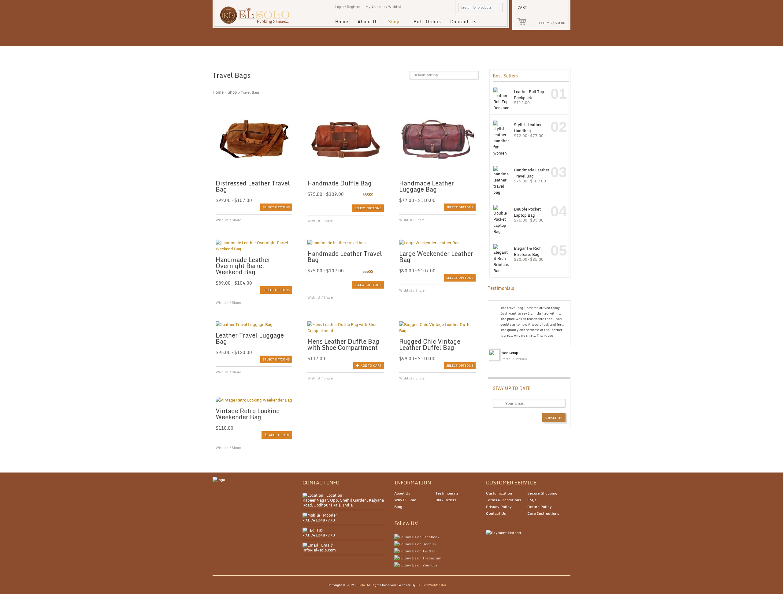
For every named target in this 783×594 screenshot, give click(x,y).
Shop (391, 22)
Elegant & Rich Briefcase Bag (528, 251)
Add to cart (371, 365)
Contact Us (463, 21)
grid (390, 76)
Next (564, 351)
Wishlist (394, 6)
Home (341, 21)
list (401, 76)
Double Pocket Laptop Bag (527, 212)
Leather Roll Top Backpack (529, 94)
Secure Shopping (542, 493)
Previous (560, 351)
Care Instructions (543, 513)
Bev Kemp (510, 353)
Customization (499, 493)
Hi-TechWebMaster (431, 584)
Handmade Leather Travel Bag (531, 172)
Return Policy (539, 507)
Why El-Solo (405, 500)
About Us (368, 21)
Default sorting (426, 75)
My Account (375, 6)
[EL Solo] (258, 12)
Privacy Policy (499, 507)
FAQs (531, 500)
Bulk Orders (427, 21)
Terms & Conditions (503, 500)
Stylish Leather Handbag (528, 127)
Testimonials (447, 493)
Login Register (347, 6)
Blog (398, 507)
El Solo (360, 584)
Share (236, 220)
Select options (276, 207)
